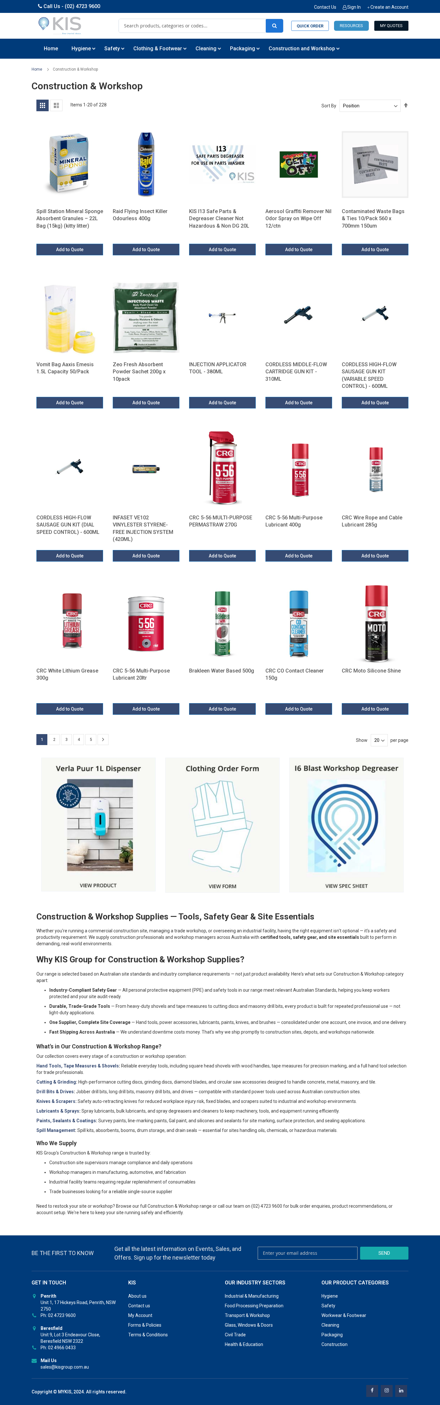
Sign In (354, 7)
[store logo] (60, 25)
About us (137, 1296)
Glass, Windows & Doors (249, 1325)
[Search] (274, 26)
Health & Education (244, 1344)
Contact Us (325, 7)
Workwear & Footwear (343, 1315)
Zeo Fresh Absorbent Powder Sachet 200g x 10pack (139, 371)
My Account (140, 1315)
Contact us (139, 1305)
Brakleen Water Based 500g (221, 671)
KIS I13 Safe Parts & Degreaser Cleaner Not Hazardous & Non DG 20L (219, 218)
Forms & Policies (144, 1325)
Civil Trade (235, 1334)
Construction (334, 1344)
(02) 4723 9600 (82, 6)
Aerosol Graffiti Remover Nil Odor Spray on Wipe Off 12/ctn (298, 218)
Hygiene (329, 1296)
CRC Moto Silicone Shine (371, 671)
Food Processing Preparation (254, 1305)
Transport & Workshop (247, 1315)
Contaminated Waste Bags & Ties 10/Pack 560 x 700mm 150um (373, 218)
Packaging (332, 1334)
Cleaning (330, 1325)
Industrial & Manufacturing (252, 1296)
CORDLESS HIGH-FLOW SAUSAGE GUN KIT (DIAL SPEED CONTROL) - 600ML (68, 525)
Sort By (328, 105)
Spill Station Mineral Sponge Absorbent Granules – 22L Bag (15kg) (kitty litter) (69, 218)
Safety (328, 1305)
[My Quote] (391, 26)
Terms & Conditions (148, 1334)
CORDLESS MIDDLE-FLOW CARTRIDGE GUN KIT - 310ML (296, 371)
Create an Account (389, 7)
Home (37, 69)
